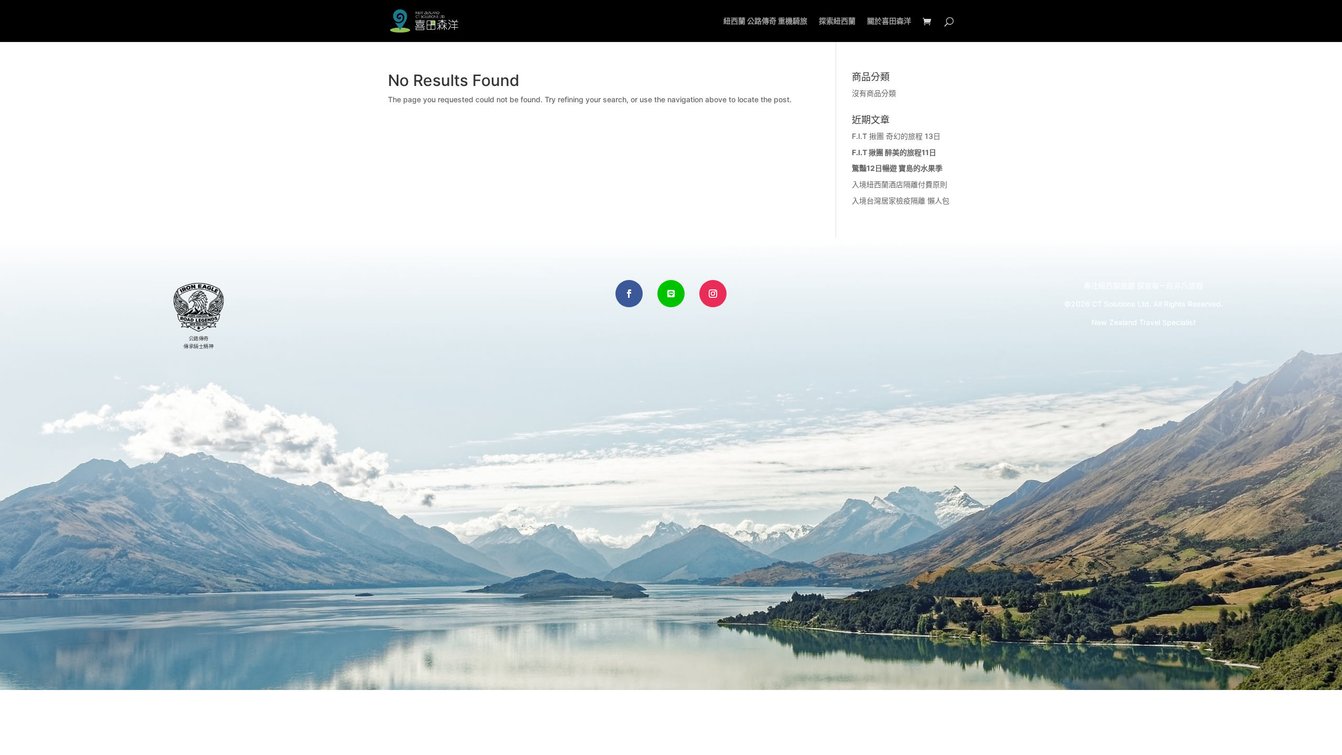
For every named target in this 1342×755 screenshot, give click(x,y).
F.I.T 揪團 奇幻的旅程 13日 (896, 136)
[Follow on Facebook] (629, 293)
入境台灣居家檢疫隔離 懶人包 (900, 200)
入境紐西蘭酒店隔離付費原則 (899, 184)
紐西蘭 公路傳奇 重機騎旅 (765, 21)
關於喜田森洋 (889, 21)
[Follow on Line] (671, 293)
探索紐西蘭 (837, 21)
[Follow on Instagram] (713, 293)
